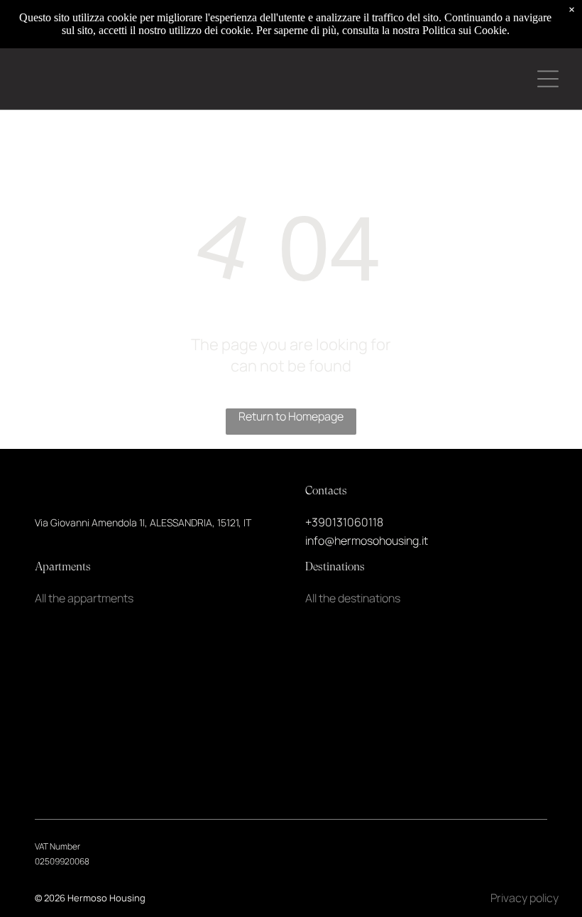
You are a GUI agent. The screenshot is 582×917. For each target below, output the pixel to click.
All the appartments (84, 598)
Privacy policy (524, 898)
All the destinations (352, 598)
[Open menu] (548, 78)
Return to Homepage (291, 416)
